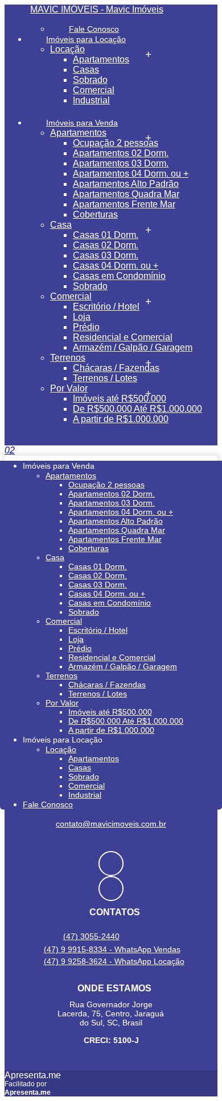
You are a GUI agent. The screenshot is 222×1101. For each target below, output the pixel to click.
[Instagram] (111, 888)
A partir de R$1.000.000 (120, 419)
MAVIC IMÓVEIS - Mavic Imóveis (96, 9)
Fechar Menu (56, 430)
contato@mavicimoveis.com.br (111, 823)
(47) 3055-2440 (91, 936)
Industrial (91, 100)
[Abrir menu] (3, 450)
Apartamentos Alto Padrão (126, 184)
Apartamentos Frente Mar (124, 204)
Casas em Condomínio (119, 276)
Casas (86, 69)
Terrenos (67, 357)
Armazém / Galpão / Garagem (132, 347)
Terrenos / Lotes (105, 378)
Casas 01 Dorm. (105, 235)
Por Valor (69, 388)
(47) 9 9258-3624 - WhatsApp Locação (114, 961)
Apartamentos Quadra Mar (126, 194)
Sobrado (90, 80)
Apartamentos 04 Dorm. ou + (130, 173)
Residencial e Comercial (122, 337)
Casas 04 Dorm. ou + (115, 265)
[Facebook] (111, 863)
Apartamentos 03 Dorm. (120, 163)
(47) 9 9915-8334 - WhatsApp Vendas (112, 949)
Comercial (93, 90)
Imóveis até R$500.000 (119, 398)
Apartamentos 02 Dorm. (120, 153)
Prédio (86, 327)
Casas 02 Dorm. (105, 245)
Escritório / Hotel (106, 306)
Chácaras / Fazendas (116, 368)
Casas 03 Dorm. (105, 255)
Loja (82, 317)
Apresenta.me (33, 1075)
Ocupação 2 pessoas (115, 143)
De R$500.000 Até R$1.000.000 (137, 409)
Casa (61, 225)
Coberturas (95, 214)
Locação (67, 49)
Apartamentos (101, 59)
